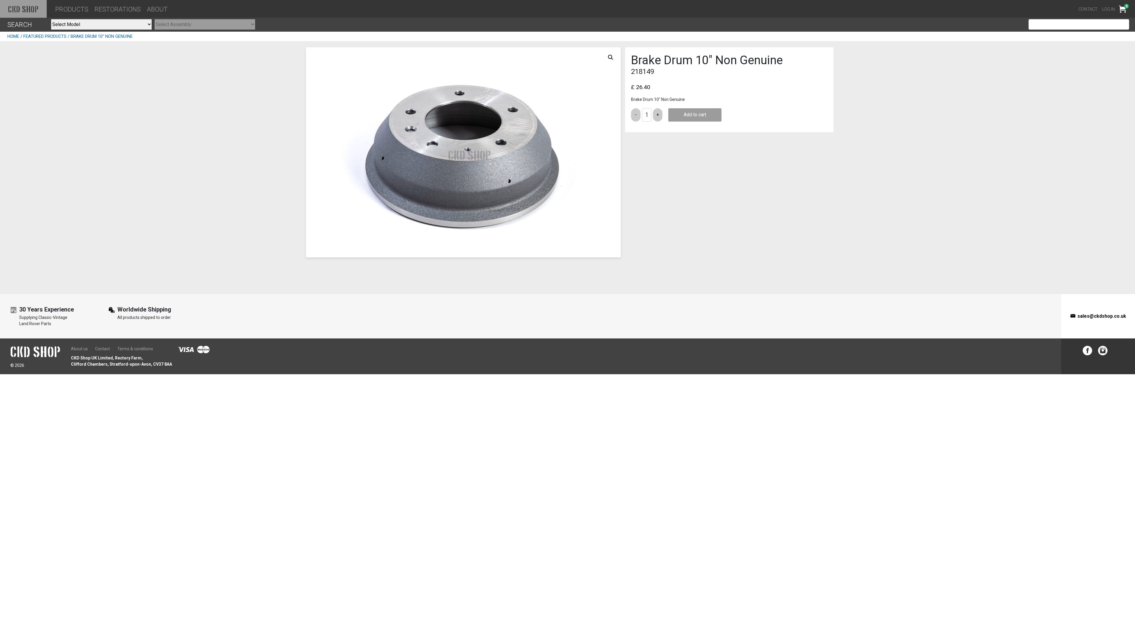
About (157, 9)
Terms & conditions (135, 348)
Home (13, 36)
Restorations (118, 9)
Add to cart (695, 114)
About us (79, 348)
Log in (1108, 9)
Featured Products (45, 36)
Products (71, 9)
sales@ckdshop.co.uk (1101, 316)
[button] (610, 57)
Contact (1088, 9)
